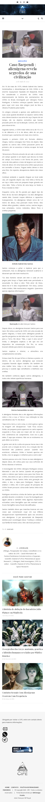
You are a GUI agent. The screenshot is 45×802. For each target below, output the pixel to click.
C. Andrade (9, 529)
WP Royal (27, 798)
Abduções (22, 61)
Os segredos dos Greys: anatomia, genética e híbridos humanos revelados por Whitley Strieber (22, 652)
